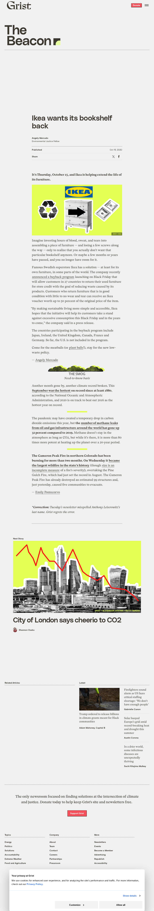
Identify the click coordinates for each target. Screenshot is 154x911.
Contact (53, 850)
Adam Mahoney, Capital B (92, 727)
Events (97, 846)
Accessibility (100, 863)
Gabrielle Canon (132, 709)
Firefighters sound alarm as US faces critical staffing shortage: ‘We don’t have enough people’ (136, 697)
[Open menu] (146, 5)
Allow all (120, 904)
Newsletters (100, 842)
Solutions (9, 850)
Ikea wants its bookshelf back (72, 121)
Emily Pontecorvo (47, 492)
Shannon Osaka (26, 630)
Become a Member (103, 850)
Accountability (12, 854)
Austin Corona (131, 737)
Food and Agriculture (15, 863)
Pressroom (54, 863)
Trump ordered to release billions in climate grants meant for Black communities (99, 718)
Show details (130, 895)
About (52, 842)
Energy (8, 842)
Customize (74, 904)
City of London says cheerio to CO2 (67, 620)
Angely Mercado (40, 138)
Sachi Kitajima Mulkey (135, 766)
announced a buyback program (53, 277)
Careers (53, 854)
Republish (99, 859)
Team (52, 846)
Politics (8, 846)
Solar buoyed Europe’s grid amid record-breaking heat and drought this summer (136, 725)
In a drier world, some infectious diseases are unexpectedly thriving (133, 754)
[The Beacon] (32, 35)
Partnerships (55, 859)
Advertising (100, 854)
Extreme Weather (13, 859)
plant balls (76, 347)
